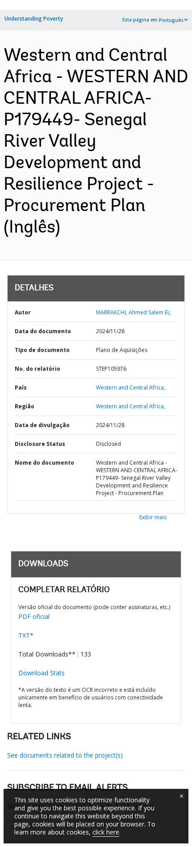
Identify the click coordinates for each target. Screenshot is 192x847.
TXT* (25, 635)
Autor (23, 312)
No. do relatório (37, 369)
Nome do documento (44, 462)
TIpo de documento (42, 350)
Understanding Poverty (33, 18)
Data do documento (43, 331)
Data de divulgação (42, 425)
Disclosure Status (40, 444)
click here (105, 832)
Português (171, 20)
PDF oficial (34, 616)
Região (24, 406)
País (21, 387)
